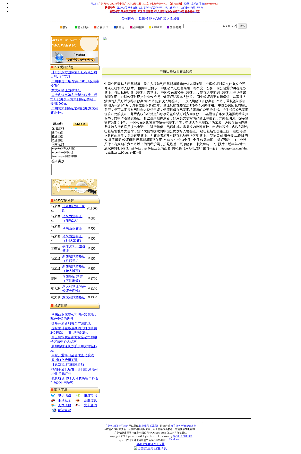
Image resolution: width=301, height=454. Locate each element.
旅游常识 (90, 395)
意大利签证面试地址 (66, 90)
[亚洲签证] (74, 137)
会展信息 (90, 400)
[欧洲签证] (74, 141)
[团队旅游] (136, 30)
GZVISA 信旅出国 (182, 436)
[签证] (82, 30)
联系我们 (155, 18)
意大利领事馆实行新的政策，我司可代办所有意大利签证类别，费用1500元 (73, 99)
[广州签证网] (64, 30)
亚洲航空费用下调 (64, 360)
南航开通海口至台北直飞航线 (72, 355)
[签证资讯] (155, 30)
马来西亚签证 (72, 228)
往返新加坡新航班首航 (67, 364)
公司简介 (128, 18)
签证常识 (64, 410)
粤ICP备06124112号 (151, 444)
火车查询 (90, 405)
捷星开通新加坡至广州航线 (71, 323)
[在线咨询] (173, 30)
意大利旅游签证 (73, 297)
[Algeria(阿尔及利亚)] (74, 149)
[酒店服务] (101, 30)
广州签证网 (111, 425)
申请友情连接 (188, 425)
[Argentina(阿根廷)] (74, 152)
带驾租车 (64, 400)
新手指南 (175, 425)
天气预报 (64, 405)
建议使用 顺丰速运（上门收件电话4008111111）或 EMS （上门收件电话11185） (154, 7)
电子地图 (64, 395)
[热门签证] (74, 133)
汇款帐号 (141, 18)
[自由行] (119, 30)
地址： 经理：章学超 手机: (154, 3)
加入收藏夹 (171, 18)
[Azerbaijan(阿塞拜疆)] (74, 156)
